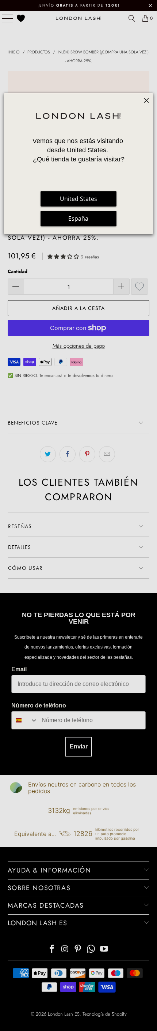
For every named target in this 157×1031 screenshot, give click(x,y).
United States (78, 199)
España (78, 218)
